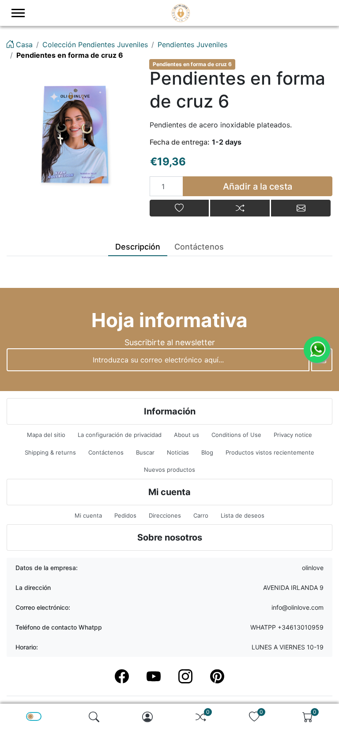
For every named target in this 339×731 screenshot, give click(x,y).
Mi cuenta (88, 515)
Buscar (145, 452)
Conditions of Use (236, 434)
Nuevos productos (169, 469)
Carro (200, 515)
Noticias (178, 452)
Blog (207, 452)
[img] (94, 717)
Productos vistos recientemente (270, 452)
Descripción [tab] (137, 246)
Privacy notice (293, 434)
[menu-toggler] (18, 13)
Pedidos (125, 515)
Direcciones (165, 515)
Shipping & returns (50, 452)
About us (186, 434)
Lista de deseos (242, 515)
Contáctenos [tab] (199, 246)
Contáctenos (106, 452)
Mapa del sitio (46, 434)
